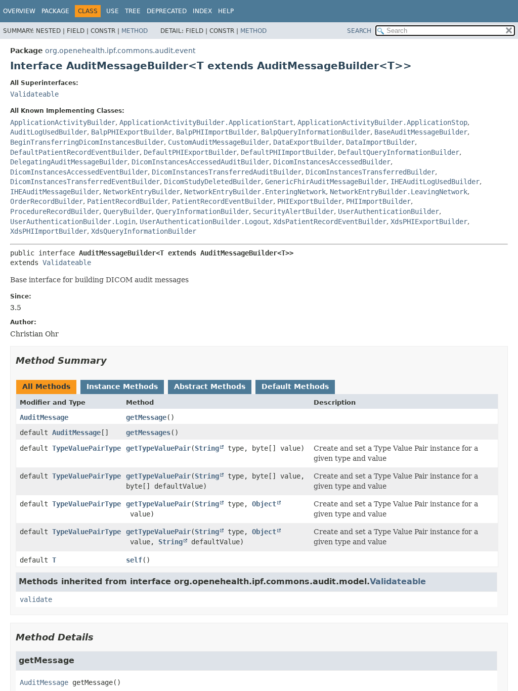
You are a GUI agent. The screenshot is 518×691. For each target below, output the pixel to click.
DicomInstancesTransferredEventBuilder (85, 182)
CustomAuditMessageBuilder (218, 142)
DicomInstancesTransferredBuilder (370, 172)
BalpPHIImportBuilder (216, 132)
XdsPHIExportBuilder (429, 222)
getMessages (148, 432)
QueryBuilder (127, 211)
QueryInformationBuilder (202, 211)
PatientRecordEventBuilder (222, 201)
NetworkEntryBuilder (141, 192)
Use (112, 11)
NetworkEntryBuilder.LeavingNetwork (398, 192)
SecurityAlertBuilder (293, 211)
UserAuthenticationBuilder (388, 211)
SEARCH (359, 30)
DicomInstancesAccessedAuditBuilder (200, 162)
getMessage (146, 417)
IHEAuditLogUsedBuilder (435, 182)
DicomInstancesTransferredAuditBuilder (226, 172)
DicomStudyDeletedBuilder (212, 182)
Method (134, 30)
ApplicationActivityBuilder (62, 122)
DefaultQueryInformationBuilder (398, 152)
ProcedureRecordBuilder (54, 211)
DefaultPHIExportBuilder (190, 152)
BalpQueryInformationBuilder (315, 132)
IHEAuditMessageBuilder (54, 192)
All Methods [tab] (46, 386)
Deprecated (167, 11)
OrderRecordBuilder (46, 201)
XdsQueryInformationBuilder (143, 231)
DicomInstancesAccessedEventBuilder (79, 172)
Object (264, 504)
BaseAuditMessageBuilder (420, 132)
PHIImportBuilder (378, 201)
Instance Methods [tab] (122, 386)
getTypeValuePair (158, 448)
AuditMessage (44, 417)
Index (202, 11)
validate (36, 599)
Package (55, 11)
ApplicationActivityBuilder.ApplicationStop (382, 122)
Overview (19, 11)
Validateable (34, 94)
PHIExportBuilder (309, 201)
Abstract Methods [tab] (209, 386)
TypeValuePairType (86, 448)
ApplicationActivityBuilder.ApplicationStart (206, 122)
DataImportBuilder (380, 142)
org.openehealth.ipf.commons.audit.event (120, 51)
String (207, 448)
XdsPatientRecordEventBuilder (329, 222)
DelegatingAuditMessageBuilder (68, 162)
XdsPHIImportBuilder (48, 231)
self (134, 560)
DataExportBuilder (307, 142)
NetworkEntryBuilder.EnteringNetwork (255, 192)
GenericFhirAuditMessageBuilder (325, 182)
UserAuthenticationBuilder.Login (73, 222)
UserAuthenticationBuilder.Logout (204, 222)
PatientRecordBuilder (127, 201)
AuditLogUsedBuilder (48, 132)
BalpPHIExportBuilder (131, 132)
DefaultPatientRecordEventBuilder (75, 152)
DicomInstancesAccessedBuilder (332, 162)
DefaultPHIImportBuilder (287, 152)
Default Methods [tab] (295, 386)
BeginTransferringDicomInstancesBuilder (87, 142)
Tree (133, 11)
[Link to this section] (114, 360)
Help (226, 11)
